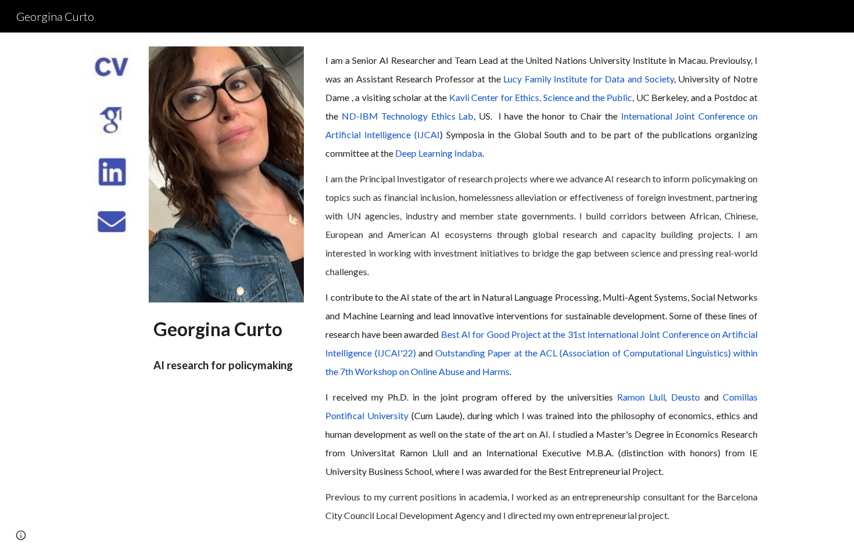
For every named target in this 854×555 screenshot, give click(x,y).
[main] (226, 343)
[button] (21, 535)
